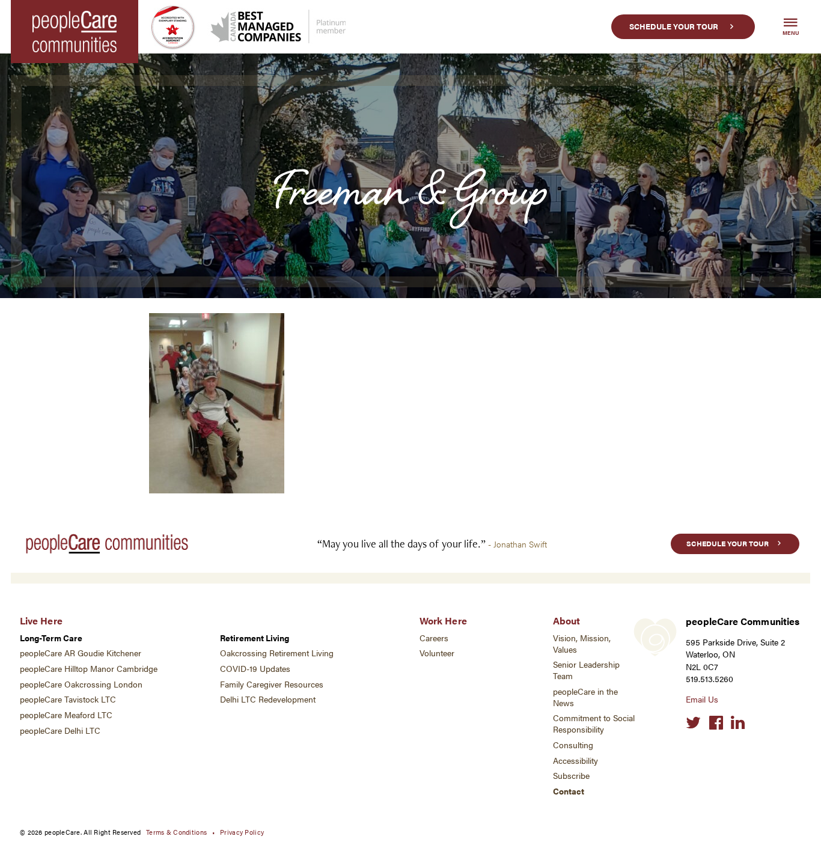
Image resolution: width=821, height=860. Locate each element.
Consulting (573, 745)
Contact (568, 791)
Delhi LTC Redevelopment (268, 699)
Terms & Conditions (176, 832)
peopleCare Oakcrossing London (81, 684)
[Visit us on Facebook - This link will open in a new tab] (716, 723)
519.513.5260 (709, 679)
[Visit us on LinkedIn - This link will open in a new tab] (738, 723)
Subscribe (571, 775)
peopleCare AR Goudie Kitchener (80, 653)
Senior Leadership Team (586, 670)
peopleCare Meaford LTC (66, 715)
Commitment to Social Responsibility (594, 723)
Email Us (702, 699)
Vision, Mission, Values (582, 643)
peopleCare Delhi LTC (60, 730)
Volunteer (437, 653)
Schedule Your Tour (673, 26)
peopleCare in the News (585, 697)
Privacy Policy (242, 832)
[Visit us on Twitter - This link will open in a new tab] (693, 723)
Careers (434, 638)
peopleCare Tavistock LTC (68, 699)
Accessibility (575, 760)
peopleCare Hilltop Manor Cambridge (88, 668)
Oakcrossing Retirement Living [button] (277, 653)
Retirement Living (254, 638)
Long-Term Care (51, 638)
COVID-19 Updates (255, 668)
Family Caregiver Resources (271, 684)
